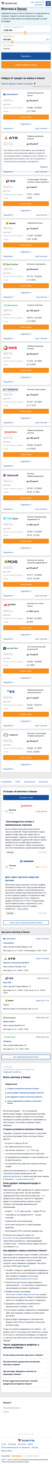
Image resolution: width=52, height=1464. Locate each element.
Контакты (22, 1444)
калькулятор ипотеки (28, 1278)
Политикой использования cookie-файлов (21, 161)
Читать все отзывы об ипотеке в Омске (26, 922)
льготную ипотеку (11, 1238)
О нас (3, 1444)
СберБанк (7, 1041)
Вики (30, 1444)
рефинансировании (12, 1176)
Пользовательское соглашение (15, 1447)
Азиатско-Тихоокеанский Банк (16, 963)
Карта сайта (6, 1450)
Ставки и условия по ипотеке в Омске (23, 1088)
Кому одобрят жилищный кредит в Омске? (25, 1093)
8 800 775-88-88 (42, 958)
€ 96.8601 (39, 5)
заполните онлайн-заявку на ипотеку (22, 1294)
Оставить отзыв (26, 797)
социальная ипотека (25, 1179)
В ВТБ (18, 781)
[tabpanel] (24, 1407)
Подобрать (26, 56)
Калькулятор (29, 781)
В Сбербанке (6, 781)
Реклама (12, 1444)
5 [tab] (30, 1434)
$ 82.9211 (39, 2)
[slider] (25, 32)
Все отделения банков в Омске (26, 1057)
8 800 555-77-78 (42, 1000)
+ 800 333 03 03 (42, 978)
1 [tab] (19, 1434)
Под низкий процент (11, 1408)
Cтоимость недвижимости (13, 27)
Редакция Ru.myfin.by (12, 1072)
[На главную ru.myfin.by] (26, 1440)
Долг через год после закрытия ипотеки (22, 879)
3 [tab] (24, 1434)
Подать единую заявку (26, 64)
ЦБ (32, 2)
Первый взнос (8, 36)
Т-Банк (6, 1005)
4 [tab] (27, 1434)
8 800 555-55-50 (42, 1037)
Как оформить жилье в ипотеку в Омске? (24, 1097)
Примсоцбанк (9, 1021)
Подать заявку (26, 117)
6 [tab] (32, 1434)
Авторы (35, 1447)
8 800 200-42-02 (42, 1017)
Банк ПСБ (7, 982)
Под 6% (6, 1411)
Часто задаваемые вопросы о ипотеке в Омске (24, 1102)
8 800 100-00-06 (42, 938)
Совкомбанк (8, 943)
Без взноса (43, 781)
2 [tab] (22, 1434)
